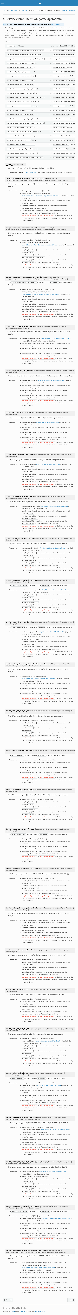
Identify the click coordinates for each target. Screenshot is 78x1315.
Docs (4, 10)
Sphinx (12, 1311)
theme (23, 1311)
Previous (8, 1300)
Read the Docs (39, 1311)
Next (71, 1300)
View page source (68, 10)
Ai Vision (23, 10)
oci (40, 3)
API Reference (13, 10)
